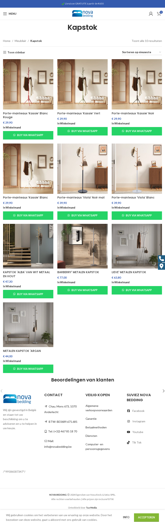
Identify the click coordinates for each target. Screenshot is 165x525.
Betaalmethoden (96, 427)
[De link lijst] (144, 411)
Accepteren (146, 517)
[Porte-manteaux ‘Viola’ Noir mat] (82, 169)
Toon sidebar (16, 52)
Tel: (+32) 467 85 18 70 (62, 431)
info (126, 517)
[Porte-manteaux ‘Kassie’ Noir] (137, 84)
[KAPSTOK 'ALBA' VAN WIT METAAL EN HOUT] (28, 246)
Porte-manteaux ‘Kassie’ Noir (133, 113)
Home (6, 40)
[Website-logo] (82, 13)
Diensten (91, 435)
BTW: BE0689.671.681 (63, 421)
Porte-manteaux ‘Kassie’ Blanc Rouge (25, 115)
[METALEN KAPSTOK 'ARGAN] (28, 324)
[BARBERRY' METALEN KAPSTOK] (82, 246)
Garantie (91, 418)
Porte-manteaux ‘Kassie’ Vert (78, 113)
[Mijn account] (151, 14)
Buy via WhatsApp (30, 135)
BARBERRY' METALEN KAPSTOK (78, 272)
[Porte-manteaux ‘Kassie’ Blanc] (28, 169)
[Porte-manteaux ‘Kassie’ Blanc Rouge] (28, 84)
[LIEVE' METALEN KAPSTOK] (137, 246)
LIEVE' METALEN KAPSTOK (129, 272)
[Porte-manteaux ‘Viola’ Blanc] (137, 169)
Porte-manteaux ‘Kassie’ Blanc (25, 197)
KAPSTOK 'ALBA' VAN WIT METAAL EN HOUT (26, 274)
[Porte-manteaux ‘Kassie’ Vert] (82, 84)
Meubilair (20, 40)
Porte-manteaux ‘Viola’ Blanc (133, 197)
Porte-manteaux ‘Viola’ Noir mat (81, 197)
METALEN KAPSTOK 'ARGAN (22, 351)
